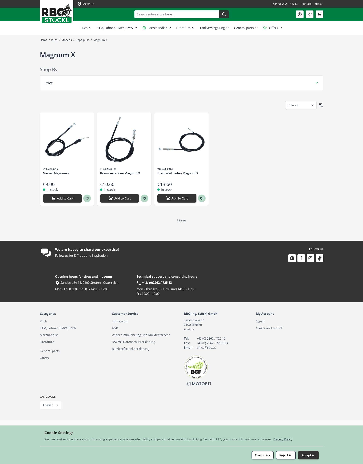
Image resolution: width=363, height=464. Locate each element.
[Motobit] (199, 383)
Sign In (260, 321)
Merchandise (157, 28)
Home (43, 40)
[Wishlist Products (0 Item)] (309, 14)
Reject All (285, 455)
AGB (115, 328)
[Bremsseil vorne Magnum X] (124, 139)
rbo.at (319, 4)
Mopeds (67, 40)
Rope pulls (82, 40)
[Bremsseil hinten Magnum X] (181, 139)
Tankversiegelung (212, 28)
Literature (183, 28)
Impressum (120, 321)
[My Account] (300, 14)
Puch (84, 28)
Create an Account (269, 328)
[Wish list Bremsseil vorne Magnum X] (144, 198)
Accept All (308, 455)
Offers (273, 28)
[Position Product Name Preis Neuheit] (301, 105)
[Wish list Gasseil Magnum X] (87, 198)
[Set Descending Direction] (321, 105)
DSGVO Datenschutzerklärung (133, 342)
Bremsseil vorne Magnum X (120, 173)
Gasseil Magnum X (56, 173)
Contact (306, 4)
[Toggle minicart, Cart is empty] (319, 14)
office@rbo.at (206, 347)
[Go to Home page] (56, 12)
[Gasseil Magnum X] (67, 139)
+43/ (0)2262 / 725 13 (284, 4)
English (48, 405)
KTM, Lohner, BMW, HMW (115, 28)
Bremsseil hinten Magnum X (177, 173)
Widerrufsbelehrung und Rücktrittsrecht (141, 335)
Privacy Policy (282, 439)
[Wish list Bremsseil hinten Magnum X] (202, 198)
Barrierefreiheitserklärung (130, 349)
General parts (244, 28)
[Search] (224, 14)
